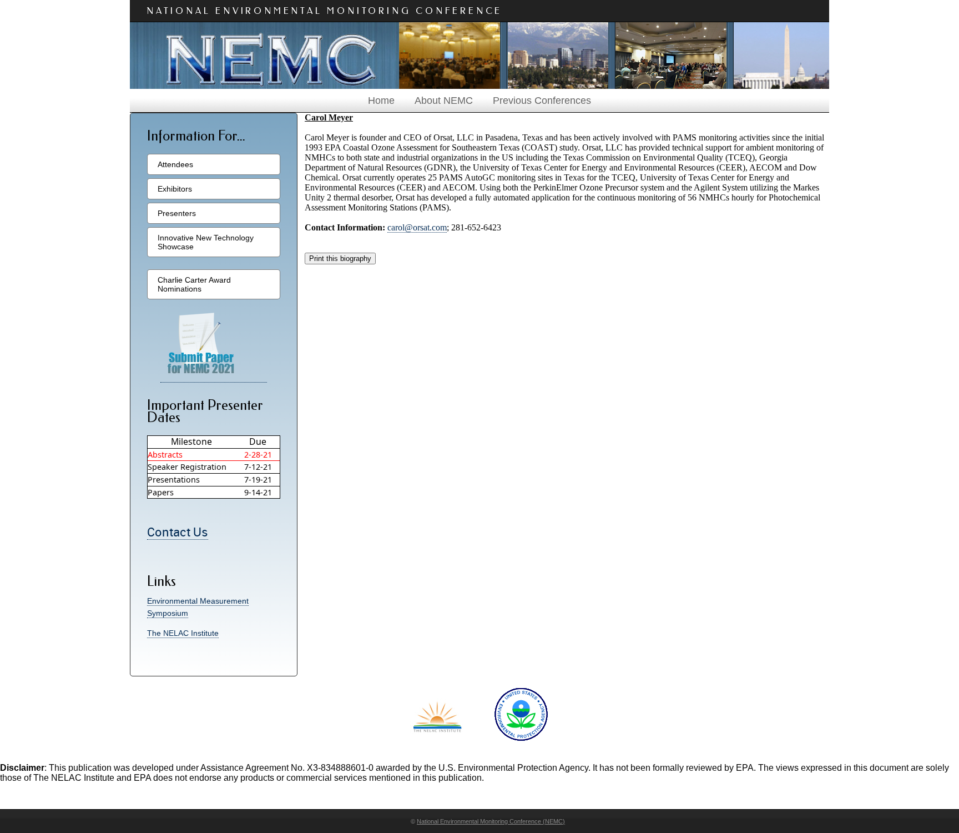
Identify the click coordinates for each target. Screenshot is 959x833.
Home (381, 100)
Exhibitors (175, 188)
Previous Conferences (542, 100)
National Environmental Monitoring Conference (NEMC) (491, 821)
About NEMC (444, 100)
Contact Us (177, 532)
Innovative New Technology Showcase (206, 242)
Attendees (175, 164)
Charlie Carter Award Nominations (194, 284)
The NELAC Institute (183, 633)
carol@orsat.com (417, 227)
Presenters (177, 213)
